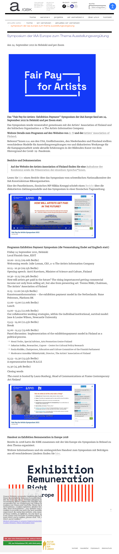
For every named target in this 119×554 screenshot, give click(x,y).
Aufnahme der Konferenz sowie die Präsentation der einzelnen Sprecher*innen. (57, 168)
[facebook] (64, 6)
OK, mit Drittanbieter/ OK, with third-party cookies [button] (28, 543)
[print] (76, 6)
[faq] (68, 6)
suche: (92, 4)
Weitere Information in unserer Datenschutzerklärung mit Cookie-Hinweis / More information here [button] (25, 522)
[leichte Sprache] (72, 6)
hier (21, 177)
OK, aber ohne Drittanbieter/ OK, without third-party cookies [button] (28, 539)
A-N (71, 133)
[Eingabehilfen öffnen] (112, 6)
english (74, 2)
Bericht (89, 185)
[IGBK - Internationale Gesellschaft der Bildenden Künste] (32, 6)
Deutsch (66, 2)
